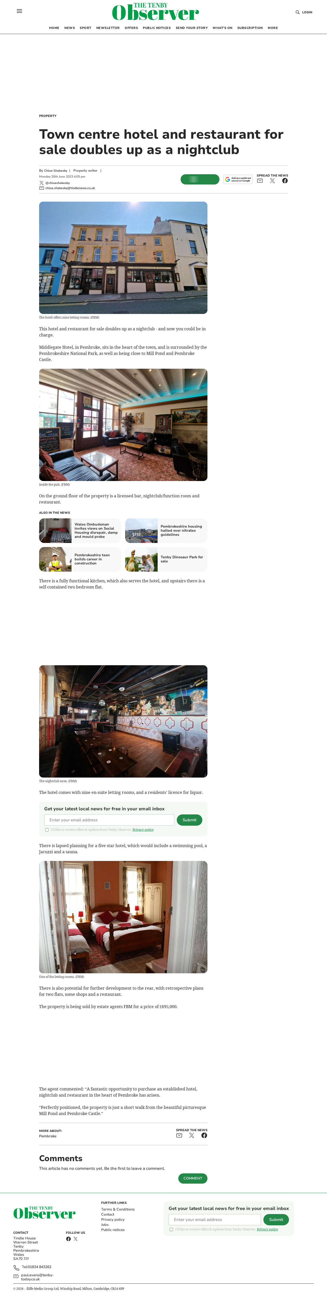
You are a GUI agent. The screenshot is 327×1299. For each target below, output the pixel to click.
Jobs (105, 1224)
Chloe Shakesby (55, 171)
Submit (189, 820)
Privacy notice (143, 830)
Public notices (113, 1229)
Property (47, 116)
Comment (192, 1178)
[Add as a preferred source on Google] (238, 179)
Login (307, 12)
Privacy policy (112, 1219)
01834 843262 (39, 1267)
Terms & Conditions (118, 1209)
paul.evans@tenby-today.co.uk (37, 1277)
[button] (19, 11)
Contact (107, 1214)
